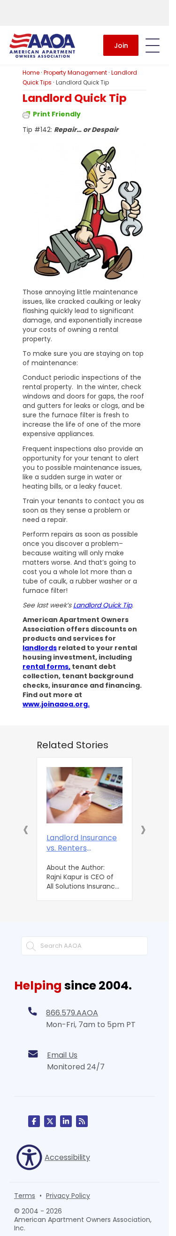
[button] (26, 829)
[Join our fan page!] (34, 1121)
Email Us (62, 1055)
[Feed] (82, 1121)
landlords (40, 648)
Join (121, 45)
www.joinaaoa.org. (56, 704)
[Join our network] (66, 1121)
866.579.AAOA (72, 1012)
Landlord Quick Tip (102, 605)
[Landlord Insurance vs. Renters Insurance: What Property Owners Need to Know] (84, 795)
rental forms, (46, 666)
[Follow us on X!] (50, 1121)
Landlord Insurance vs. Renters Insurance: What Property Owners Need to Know (81, 843)
